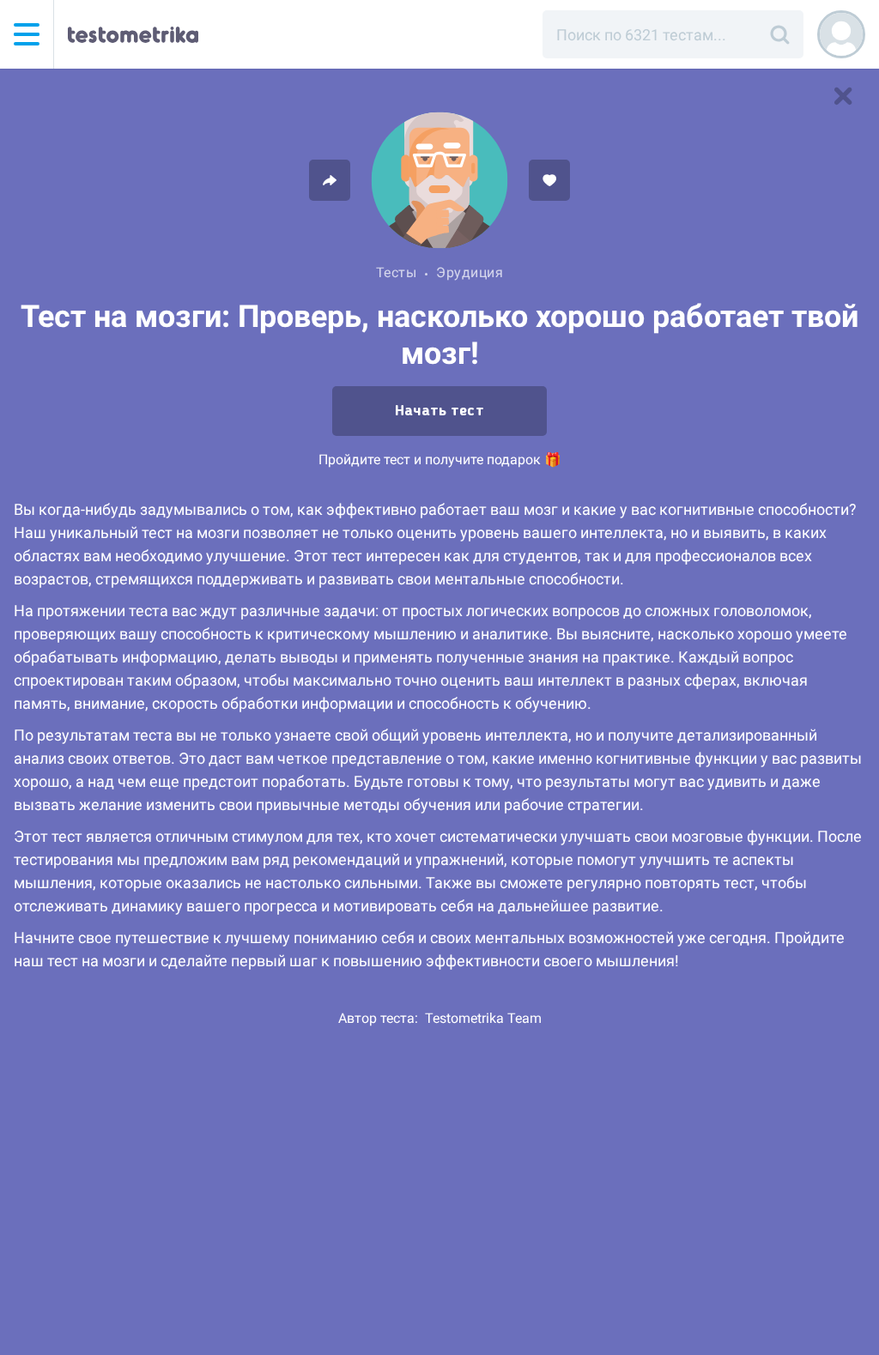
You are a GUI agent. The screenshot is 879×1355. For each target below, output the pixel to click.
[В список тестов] (843, 96)
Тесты (396, 272)
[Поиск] (779, 34)
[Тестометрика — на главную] (133, 34)
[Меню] (26, 34)
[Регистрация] (841, 34)
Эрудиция (469, 272)
